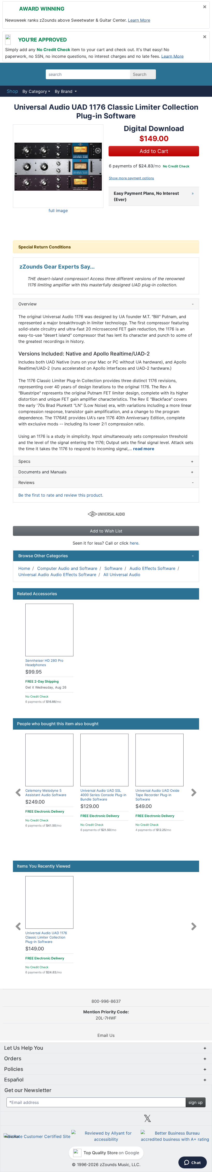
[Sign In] (186, 74)
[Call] (199, 74)
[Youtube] (189, 1120)
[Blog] (23, 1120)
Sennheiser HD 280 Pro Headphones (44, 662)
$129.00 (89, 806)
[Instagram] (106, 1120)
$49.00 (143, 806)
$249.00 (35, 802)
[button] (58, 166)
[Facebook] (64, 1120)
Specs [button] (106, 461)
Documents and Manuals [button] (106, 472)
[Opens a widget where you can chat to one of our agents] (192, 1163)
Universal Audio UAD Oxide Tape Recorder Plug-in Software (157, 794)
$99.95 (33, 672)
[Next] (194, 789)
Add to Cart (154, 151)
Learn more (139, 20)
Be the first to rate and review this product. (60, 495)
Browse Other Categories (106, 556)
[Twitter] (147, 1120)
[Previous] (18, 789)
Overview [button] (106, 304)
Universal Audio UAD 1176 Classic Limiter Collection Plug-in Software (46, 937)
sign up (195, 1102)
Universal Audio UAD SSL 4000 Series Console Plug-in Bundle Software (103, 794)
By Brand (64, 91)
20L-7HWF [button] (106, 1015)
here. (134, 543)
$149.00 (34, 948)
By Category (34, 91)
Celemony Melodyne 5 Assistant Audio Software (45, 792)
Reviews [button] (106, 482)
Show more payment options (131, 178)
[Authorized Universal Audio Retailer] (106, 513)
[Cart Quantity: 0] (171, 74)
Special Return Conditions (44, 246)
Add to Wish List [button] (106, 531)
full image (58, 210)
